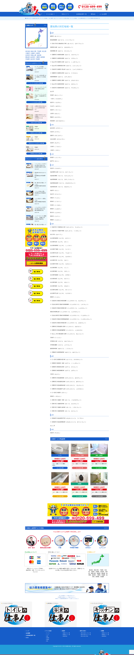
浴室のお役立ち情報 (35, 122)
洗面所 (47, 639)
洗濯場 (47, 637)
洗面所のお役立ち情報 (35, 132)
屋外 (47, 641)
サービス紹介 (49, 630)
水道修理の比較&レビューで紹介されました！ (67, 597)
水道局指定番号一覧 (81, 14)
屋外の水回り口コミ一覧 (86, 634)
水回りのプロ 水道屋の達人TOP (32, 18)
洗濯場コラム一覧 (105, 632)
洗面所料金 (65, 636)
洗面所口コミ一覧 (66, 634)
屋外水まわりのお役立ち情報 (35, 143)
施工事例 (35, 271)
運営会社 (93, 14)
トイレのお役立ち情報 (35, 102)
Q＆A (27, 637)
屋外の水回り (83, 630)
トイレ (47, 634)
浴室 (47, 636)
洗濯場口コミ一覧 (105, 634)
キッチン (48, 632)
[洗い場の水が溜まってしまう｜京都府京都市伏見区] (36, 185)
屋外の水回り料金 (84, 636)
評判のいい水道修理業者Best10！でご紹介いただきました (67, 598)
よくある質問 (103, 14)
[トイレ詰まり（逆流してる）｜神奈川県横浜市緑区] (36, 193)
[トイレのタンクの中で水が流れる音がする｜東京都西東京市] (36, 209)
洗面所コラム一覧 (66, 632)
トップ (40, 14)
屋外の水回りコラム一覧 (86, 632)
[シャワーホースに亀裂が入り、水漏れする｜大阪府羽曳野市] (36, 218)
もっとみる (59, 467)
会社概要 (28, 633)
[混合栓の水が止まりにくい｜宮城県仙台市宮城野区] (36, 176)
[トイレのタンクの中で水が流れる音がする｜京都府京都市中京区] (36, 166)
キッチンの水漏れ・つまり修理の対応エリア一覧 (80, 18)
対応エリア (65, 14)
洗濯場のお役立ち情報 (35, 153)
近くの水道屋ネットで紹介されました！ (67, 595)
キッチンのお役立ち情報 (35, 83)
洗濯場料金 (104, 636)
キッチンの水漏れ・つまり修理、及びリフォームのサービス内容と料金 (54, 18)
